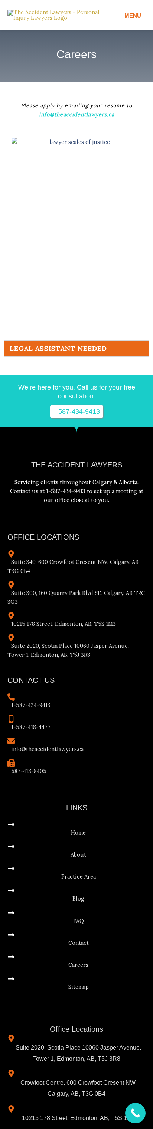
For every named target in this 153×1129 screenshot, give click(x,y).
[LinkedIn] (89, 511)
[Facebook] (63, 511)
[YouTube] (80, 511)
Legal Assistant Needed (58, 348)
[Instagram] (72, 511)
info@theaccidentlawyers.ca (76, 114)
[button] (76, 348)
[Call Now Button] (135, 1113)
